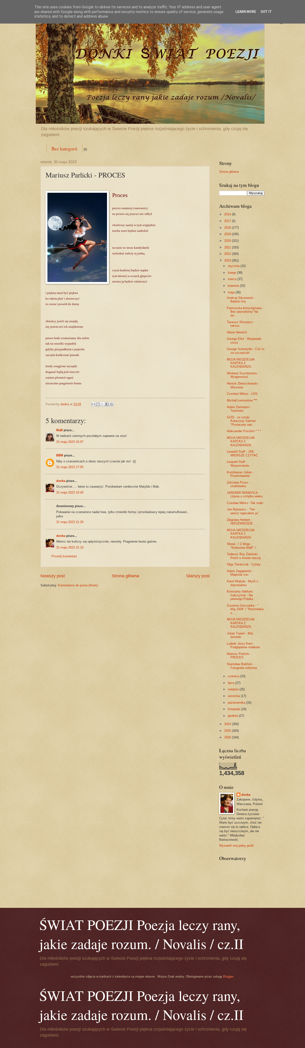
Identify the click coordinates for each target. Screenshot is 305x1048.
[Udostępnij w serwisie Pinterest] (111, 404)
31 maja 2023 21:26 (69, 522)
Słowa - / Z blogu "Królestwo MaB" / (241, 545)
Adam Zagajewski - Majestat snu (240, 572)
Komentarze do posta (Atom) (78, 585)
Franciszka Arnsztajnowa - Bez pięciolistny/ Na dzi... (245, 311)
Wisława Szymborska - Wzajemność (243, 375)
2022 (228, 254)
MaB (59, 430)
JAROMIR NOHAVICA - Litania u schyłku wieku (245, 494)
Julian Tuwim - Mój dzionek (240, 635)
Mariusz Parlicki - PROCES (239, 655)
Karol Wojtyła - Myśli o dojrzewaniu (242, 583)
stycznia (234, 266)
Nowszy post (53, 575)
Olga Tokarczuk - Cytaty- (244, 564)
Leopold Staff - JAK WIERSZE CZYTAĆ (242, 453)
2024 (228, 724)
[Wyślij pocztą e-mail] (93, 404)
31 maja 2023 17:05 (69, 467)
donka (60, 481)
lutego (232, 272)
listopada (234, 709)
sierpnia (233, 689)
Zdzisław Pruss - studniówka (238, 484)
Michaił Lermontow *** (242, 400)
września (234, 696)
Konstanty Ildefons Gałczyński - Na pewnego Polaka (240, 595)
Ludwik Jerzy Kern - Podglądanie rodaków (243, 645)
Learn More (245, 12)
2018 (228, 227)
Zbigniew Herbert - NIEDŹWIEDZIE (240, 521)
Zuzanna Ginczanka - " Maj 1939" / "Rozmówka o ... (245, 609)
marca (232, 279)
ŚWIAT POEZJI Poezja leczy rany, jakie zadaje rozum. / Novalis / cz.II (141, 934)
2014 (228, 214)
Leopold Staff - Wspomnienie (238, 463)
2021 (228, 247)
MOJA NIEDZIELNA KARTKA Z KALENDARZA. (240, 363)
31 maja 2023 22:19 (69, 547)
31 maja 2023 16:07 (69, 442)
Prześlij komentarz (64, 556)
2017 (228, 221)
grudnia (233, 715)
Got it (266, 12)
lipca (231, 683)
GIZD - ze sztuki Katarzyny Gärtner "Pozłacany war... (241, 420)
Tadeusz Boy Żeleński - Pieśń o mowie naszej (244, 555)
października (237, 702)
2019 (228, 234)
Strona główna (125, 575)
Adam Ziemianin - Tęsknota (239, 408)
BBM (59, 455)
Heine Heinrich (237, 332)
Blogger (228, 976)
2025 (228, 730)
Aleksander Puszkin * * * (244, 431)
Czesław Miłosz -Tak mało (245, 503)
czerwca (234, 676)
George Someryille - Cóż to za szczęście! (245, 350)
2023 (228, 260)
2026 (228, 737)
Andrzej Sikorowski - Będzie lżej (241, 299)
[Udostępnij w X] (102, 404)
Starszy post (198, 575)
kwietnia (234, 285)
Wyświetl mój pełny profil (236, 845)
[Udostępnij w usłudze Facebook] (107, 404)
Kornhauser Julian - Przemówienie (240, 474)
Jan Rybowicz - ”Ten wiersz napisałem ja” (243, 511)
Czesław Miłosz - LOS (242, 393)
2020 (228, 240)
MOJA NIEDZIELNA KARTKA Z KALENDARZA (240, 533)
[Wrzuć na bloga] (98, 404)
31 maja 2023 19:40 (69, 492)
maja (231, 292)
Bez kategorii (64, 148)
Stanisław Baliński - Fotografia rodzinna (242, 665)
